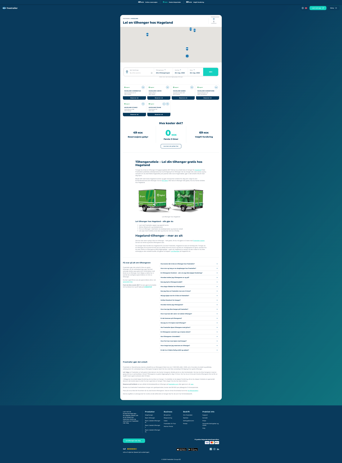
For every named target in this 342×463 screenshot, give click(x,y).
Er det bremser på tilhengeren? (171, 318)
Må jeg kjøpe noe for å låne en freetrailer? (175, 295)
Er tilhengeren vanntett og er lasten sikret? (176, 332)
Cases (165, 421)
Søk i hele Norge (134, 70)
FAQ (203, 428)
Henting (177, 70)
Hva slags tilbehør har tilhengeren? (173, 286)
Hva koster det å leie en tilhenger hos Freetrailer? (178, 264)
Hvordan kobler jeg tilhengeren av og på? (175, 277)
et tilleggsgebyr (193, 390)
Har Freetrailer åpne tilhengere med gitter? (175, 327)
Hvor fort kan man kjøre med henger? (174, 341)
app (192, 384)
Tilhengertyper (160, 70)
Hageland (198, 170)
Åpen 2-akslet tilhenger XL (152, 431)
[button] (304, 8)
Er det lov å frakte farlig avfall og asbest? (175, 350)
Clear (152, 73)
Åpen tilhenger (150, 418)
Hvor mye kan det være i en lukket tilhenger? (176, 314)
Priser (204, 421)
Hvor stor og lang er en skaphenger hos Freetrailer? (178, 268)
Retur (191, 70)
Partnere (126, 18)
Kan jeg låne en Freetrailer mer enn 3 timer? (176, 291)
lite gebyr (165, 180)
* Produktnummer (215, 16)
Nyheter (185, 418)
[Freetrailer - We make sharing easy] (10, 8)
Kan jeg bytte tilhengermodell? (171, 282)
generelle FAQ (128, 282)
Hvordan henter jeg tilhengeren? (172, 305)
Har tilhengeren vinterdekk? (170, 336)
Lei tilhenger (175, 251)
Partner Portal (168, 426)
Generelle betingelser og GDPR (210, 424)
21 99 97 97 (148, 287)
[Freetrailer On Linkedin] (218, 449)
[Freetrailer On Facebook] (211, 449)
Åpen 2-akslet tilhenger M (152, 421)
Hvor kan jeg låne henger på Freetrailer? (174, 309)
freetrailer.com (173, 384)
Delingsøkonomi (188, 421)
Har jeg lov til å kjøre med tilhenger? (173, 323)
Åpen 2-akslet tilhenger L (152, 426)
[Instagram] (214, 449)
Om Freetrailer (188, 415)
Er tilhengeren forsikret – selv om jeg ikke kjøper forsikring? (181, 273)
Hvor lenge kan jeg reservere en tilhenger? (175, 345)
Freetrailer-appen (199, 240)
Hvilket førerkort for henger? (171, 300)
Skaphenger (149, 415)
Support (205, 415)
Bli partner (167, 415)
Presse (185, 423)
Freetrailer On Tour (170, 423)
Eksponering (168, 418)
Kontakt (205, 418)
